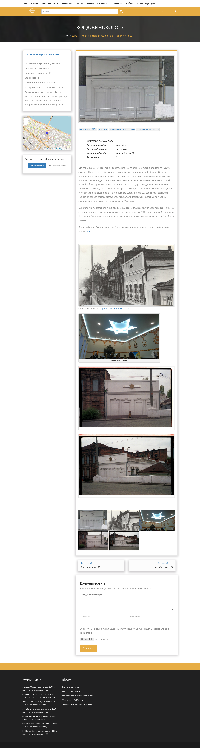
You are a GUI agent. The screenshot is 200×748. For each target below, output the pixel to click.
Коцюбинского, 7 (125, 36)
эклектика (103, 129)
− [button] (26, 122)
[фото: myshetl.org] (157, 520)
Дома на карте (50, 3)
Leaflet (46, 149)
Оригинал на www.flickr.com (115, 308)
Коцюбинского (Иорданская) (97, 36)
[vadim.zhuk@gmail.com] (163, 11)
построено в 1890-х (88, 129)
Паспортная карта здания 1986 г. (43, 54)
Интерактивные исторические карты (78, 695)
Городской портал (70, 687)
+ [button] (26, 119)
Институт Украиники (71, 691)
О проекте (116, 3)
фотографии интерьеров (148, 129)
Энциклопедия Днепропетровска (77, 704)
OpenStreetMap (57, 149)
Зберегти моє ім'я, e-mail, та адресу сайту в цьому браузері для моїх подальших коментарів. (124, 631)
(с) (88, 231)
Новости (67, 3)
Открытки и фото (97, 3)
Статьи (79, 3)
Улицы (34, 3)
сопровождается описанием (122, 129)
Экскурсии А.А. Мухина (72, 700)
